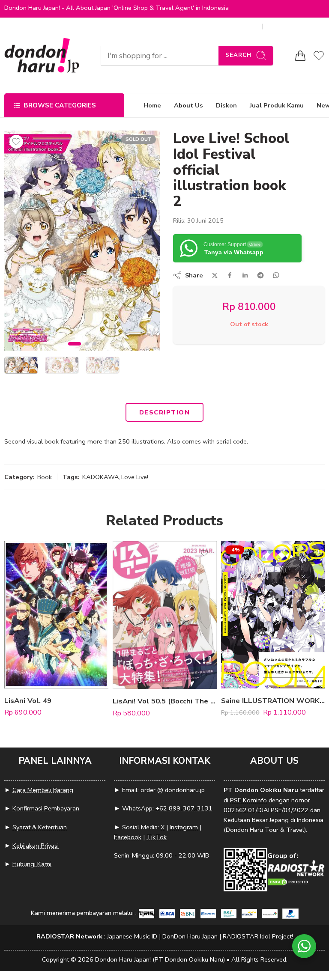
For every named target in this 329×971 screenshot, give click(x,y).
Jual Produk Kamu (277, 105)
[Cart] (300, 56)
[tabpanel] (82, 243)
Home (152, 105)
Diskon (226, 105)
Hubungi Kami (31, 864)
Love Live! (134, 477)
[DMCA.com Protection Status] (288, 881)
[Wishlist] (16, 142)
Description (164, 412)
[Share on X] (215, 275)
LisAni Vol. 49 (27, 701)
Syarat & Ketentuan (39, 827)
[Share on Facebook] (230, 275)
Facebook (127, 837)
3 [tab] (94, 351)
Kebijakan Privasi (35, 845)
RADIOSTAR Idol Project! (258, 936)
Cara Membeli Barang (42, 790)
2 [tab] (87, 351)
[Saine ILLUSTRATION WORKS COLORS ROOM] (273, 614)
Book (44, 477)
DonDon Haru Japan (190, 936)
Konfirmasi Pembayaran (45, 808)
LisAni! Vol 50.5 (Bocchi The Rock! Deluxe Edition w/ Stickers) (165, 701)
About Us (188, 105)
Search (238, 55)
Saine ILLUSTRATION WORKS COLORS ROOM (273, 701)
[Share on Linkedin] (245, 275)
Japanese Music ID (132, 936)
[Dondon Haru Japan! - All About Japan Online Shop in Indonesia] (41, 55)
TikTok (157, 837)
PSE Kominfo (248, 800)
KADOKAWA (100, 477)
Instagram (184, 827)
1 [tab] (75, 351)
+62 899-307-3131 (184, 808)
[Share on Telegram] (260, 275)
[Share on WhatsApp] (276, 275)
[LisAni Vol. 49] (56, 614)
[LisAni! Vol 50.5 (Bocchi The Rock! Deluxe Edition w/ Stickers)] (165, 615)
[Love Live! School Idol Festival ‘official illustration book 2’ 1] (82, 241)
